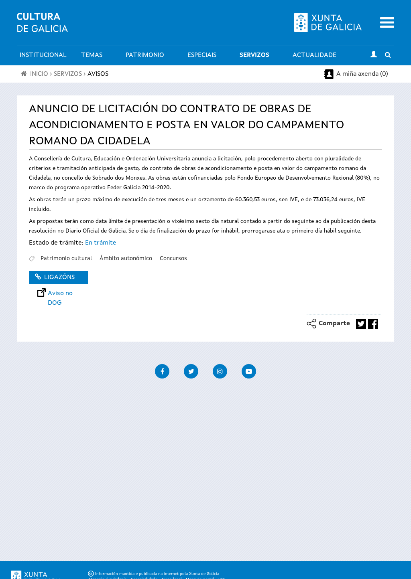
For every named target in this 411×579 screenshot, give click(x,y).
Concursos (173, 258)
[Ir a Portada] (42, 27)
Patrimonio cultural (66, 258)
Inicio (39, 74)
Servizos (254, 55)
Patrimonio (145, 55)
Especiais (201, 55)
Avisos (97, 74)
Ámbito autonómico (126, 258)
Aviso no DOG (60, 293)
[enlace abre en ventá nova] (361, 324)
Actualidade (314, 55)
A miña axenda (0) (362, 74)
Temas (91, 55)
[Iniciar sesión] (373, 55)
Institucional (43, 55)
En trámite (100, 243)
